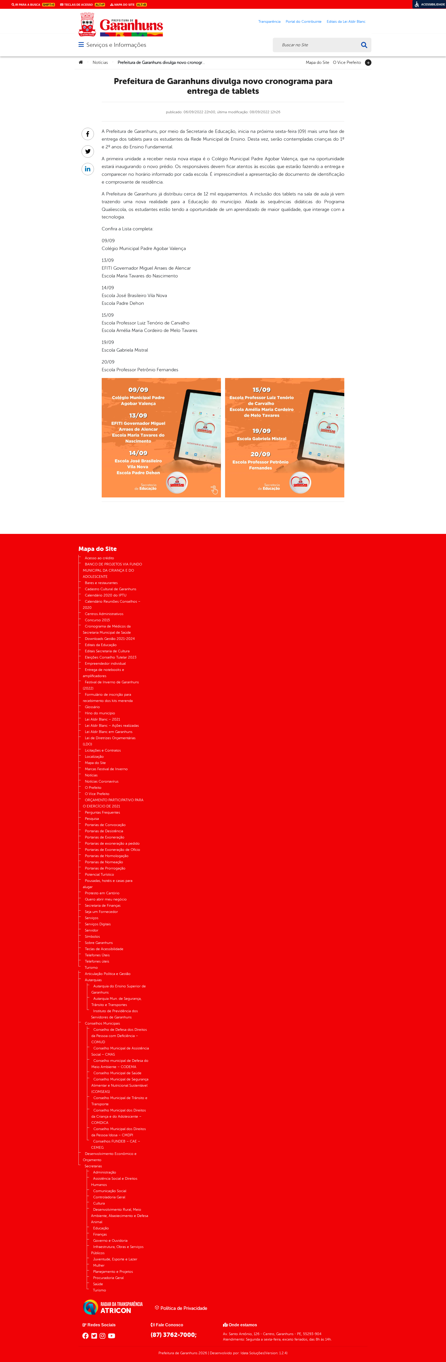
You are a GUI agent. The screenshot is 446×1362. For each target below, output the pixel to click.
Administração (104, 1172)
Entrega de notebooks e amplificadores (103, 673)
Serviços (91, 918)
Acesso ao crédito (99, 558)
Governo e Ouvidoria (110, 1241)
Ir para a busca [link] (34, 4)
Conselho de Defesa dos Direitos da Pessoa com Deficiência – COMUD (119, 1036)
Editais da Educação (101, 645)
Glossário (92, 707)
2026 (202, 1353)
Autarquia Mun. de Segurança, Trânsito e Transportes (116, 1002)
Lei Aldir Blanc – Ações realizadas (112, 726)
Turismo (91, 968)
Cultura (99, 1203)
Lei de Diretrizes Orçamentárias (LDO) (109, 741)
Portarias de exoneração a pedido (112, 843)
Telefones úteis (97, 961)
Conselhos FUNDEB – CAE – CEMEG (115, 1144)
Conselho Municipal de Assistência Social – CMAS (120, 1051)
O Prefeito (93, 788)
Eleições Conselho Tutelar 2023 (111, 657)
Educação (101, 1228)
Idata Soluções (252, 1353)
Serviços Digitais (98, 924)
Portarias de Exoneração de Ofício (112, 850)
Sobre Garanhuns (99, 943)
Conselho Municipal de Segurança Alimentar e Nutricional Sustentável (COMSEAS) (119, 1085)
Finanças (100, 1234)
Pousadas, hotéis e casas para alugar (107, 884)
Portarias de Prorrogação (105, 868)
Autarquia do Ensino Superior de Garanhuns (118, 989)
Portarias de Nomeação (104, 862)
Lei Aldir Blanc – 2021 (102, 719)
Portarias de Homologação (107, 856)
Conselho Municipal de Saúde (117, 1073)
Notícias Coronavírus (101, 781)
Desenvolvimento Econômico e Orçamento (110, 1157)
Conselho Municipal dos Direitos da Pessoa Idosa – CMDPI (118, 1132)
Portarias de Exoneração (104, 837)
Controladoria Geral (109, 1197)
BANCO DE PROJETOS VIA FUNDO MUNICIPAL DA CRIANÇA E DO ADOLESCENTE (112, 570)
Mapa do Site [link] (130, 4)
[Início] (81, 62)
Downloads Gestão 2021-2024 (110, 639)
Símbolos (92, 937)
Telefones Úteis (97, 955)
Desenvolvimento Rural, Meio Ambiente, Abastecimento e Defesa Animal (119, 1216)
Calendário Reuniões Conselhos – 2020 (111, 605)
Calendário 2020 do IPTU (105, 595)
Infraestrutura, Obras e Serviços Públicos (117, 1250)
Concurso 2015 (97, 620)
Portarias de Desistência (104, 831)
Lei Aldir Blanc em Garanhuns (108, 732)
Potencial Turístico (99, 874)
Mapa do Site (317, 62)
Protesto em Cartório (102, 893)
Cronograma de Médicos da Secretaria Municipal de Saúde (107, 629)
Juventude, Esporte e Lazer (115, 1259)
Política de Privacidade (183, 1308)
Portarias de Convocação (105, 825)
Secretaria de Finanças (103, 905)
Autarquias (93, 980)
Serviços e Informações (116, 45)
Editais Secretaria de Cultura (107, 651)
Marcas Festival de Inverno (106, 769)
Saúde (98, 1284)
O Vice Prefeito (347, 62)
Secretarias (93, 1166)
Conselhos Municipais (102, 1023)
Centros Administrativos (104, 614)
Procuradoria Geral (108, 1278)
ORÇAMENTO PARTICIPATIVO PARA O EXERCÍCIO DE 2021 (113, 803)
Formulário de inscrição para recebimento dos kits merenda (108, 698)
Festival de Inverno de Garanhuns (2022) (111, 685)
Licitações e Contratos (103, 750)
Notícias (100, 62)
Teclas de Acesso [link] (83, 4)
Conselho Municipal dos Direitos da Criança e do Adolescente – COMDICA (118, 1116)
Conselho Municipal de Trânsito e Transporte (119, 1101)
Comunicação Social (109, 1191)
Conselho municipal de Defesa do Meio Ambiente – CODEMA (119, 1064)
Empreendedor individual (105, 663)
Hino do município (100, 713)
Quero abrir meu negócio (106, 899)
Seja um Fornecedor (101, 912)
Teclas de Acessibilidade (104, 949)
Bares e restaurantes (101, 583)
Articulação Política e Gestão (108, 974)
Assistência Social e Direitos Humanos (114, 1182)
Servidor (91, 930)
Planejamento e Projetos (113, 1272)
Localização (94, 757)
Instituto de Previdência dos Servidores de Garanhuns (114, 1014)
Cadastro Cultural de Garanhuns (110, 589)
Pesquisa (92, 819)
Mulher (99, 1265)
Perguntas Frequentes (102, 812)
